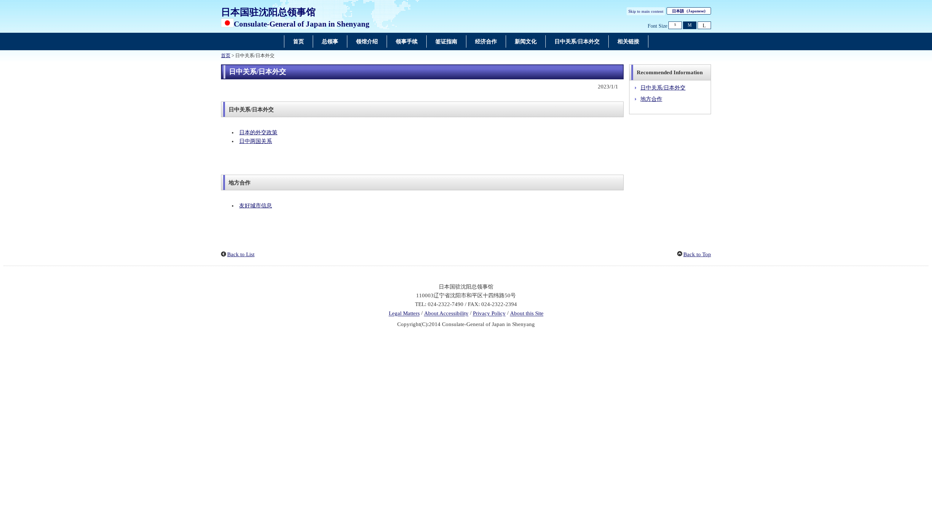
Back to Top (697, 254)
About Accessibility (446, 314)
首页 (225, 55)
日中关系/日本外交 (663, 88)
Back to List (240, 254)
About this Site (527, 314)
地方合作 (651, 99)
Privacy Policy (489, 314)
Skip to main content (645, 11)
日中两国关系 (255, 141)
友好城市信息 (255, 206)
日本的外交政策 (258, 132)
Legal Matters (404, 314)
